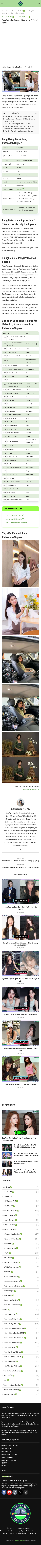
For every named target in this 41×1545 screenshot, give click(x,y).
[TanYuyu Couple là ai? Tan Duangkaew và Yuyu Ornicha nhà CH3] (20, 1122)
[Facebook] (3, 1492)
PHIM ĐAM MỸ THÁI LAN (9, 1454)
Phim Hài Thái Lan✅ (21, 1347)
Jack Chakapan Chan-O (14, 516)
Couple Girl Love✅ (21, 1225)
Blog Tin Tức (21, 1196)
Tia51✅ (21, 1380)
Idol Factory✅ (21, 1258)
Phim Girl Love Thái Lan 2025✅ (21, 1333)
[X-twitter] (20, 1492)
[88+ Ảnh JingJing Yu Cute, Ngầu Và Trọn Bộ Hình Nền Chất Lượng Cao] (7, 1147)
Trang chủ (5, 11)
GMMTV (4, 1463)
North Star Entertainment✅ (21, 1305)
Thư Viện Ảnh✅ (21, 1376)
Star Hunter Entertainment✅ (21, 1371)
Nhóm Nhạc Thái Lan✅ (21, 1300)
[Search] (39, 3)
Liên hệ (5, 1533)
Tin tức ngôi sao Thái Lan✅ (21, 1385)
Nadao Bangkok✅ (21, 1291)
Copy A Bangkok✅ (21, 1215)
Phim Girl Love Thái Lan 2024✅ (21, 1328)
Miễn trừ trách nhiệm (6, 1531)
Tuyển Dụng (33, 1533)
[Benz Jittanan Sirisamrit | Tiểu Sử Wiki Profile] (20, 1069)
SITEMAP (4, 1466)
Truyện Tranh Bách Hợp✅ (21, 1390)
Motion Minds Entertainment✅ (21, 1286)
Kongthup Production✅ (21, 1262)
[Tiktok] (14, 1492)
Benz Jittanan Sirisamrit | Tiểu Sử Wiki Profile (20, 1084)
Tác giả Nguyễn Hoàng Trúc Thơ (26, 1531)
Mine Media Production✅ (21, 1281)
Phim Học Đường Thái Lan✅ (21, 1357)
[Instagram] (25, 1492)
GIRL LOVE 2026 (6, 1448)
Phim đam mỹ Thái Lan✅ (21, 1324)
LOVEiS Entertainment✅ (21, 1267)
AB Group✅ (21, 1187)
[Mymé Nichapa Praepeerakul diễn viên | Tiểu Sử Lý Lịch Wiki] (20, 963)
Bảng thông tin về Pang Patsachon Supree (19, 116)
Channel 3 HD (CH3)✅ (18, 11)
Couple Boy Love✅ (21, 1220)
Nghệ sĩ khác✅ (21, 1295)
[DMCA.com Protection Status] (7, 1477)
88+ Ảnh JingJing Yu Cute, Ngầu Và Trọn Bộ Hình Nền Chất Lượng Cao (25, 1146)
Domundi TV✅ (21, 1244)
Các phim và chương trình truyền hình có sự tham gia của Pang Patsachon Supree (19, 127)
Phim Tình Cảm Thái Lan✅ (21, 1366)
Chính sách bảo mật (24, 1528)
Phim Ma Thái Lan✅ (21, 1361)
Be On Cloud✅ (21, 1192)
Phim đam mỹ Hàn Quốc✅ (21, 1319)
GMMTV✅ (21, 1253)
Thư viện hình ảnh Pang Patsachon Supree (19, 131)
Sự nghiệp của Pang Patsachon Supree (17, 124)
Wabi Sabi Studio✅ (21, 1394)
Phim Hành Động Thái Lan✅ (21, 1352)
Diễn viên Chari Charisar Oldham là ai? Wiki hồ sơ (20, 1015)
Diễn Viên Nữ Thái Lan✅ (21, 1239)
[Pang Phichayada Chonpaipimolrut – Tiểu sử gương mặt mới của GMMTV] (20, 927)
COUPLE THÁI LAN (7, 1457)
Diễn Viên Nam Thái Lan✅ (21, 1234)
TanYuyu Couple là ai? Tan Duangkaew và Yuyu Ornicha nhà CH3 (19, 1139)
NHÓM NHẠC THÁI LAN (8, 1460)
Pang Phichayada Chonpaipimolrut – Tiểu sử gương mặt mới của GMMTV (25, 1171)
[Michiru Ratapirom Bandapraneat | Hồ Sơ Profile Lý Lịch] (20, 1033)
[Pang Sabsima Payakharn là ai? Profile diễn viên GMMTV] (20, 891)
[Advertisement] (20, 45)
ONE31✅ (21, 1309)
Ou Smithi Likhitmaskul (14, 519)
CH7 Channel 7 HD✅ (21, 1201)
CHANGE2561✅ (21, 1206)
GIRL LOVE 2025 (6, 1451)
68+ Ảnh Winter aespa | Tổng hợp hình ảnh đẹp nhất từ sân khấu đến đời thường (26, 1154)
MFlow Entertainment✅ (21, 1277)
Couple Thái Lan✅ (21, 1229)
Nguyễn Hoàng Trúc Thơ (14, 67)
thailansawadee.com (30, 790)
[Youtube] (9, 1492)
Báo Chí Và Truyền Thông (18, 1533)
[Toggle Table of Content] (34, 113)
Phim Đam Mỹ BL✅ (21, 1314)
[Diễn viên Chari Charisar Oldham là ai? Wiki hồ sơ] (20, 999)
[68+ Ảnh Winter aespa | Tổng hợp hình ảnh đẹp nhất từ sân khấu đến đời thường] (7, 1155)
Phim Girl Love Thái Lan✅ (21, 1343)
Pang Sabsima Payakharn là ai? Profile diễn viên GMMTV (26, 1163)
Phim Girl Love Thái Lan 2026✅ (21, 1338)
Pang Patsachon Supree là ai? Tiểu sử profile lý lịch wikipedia (20, 120)
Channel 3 (19, 189)
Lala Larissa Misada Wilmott (16, 523)
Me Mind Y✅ (21, 1272)
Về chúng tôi (10, 1528)
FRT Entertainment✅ (21, 1248)
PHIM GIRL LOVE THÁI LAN (9, 1446)
